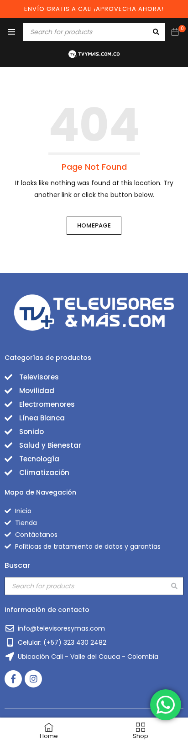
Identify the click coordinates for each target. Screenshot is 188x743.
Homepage (94, 225)
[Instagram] (33, 678)
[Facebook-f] (13, 678)
